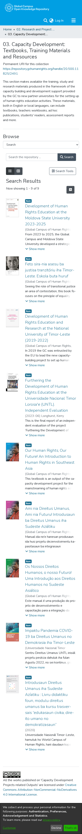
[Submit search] (45, 20)
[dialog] (41, 818)
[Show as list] (10, 171)
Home (7, 29)
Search (68, 157)
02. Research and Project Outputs (36, 29)
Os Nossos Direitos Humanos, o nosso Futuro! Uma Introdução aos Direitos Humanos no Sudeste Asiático (50, 578)
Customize (9, 828)
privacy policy (51, 820)
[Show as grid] (18, 171)
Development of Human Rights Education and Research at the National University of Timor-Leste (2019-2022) (47, 328)
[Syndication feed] (70, 190)
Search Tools (64, 171)
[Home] (27, 8)
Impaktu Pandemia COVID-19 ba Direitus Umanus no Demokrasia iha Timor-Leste (50, 636)
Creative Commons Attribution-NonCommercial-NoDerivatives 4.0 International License (40, 790)
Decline (56, 828)
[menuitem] (51, 20)
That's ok (71, 828)
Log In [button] (59, 20)
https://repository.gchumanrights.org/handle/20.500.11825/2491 (41, 71)
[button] (35, 249)
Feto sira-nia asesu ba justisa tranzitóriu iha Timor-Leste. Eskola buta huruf (49, 270)
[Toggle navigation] (73, 20)
